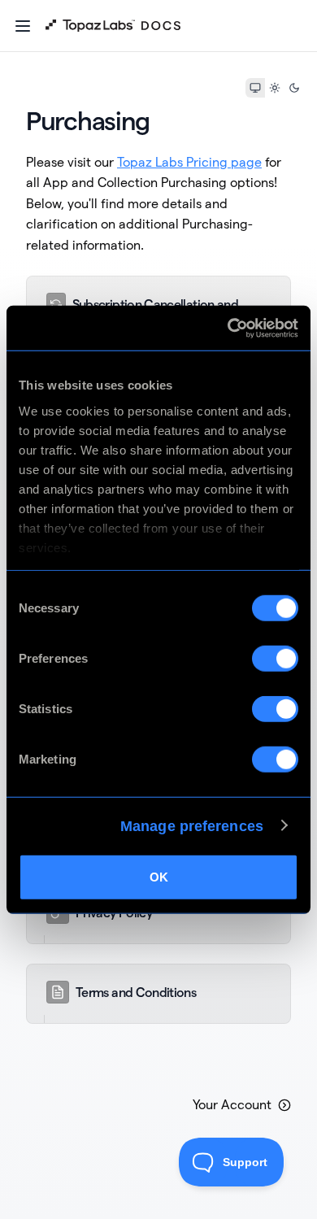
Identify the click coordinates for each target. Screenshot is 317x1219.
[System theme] (255, 88)
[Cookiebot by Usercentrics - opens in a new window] (228, 327)
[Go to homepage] (113, 26)
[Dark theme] (294, 88)
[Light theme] (274, 88)
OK (159, 877)
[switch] (275, 659)
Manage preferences (191, 825)
